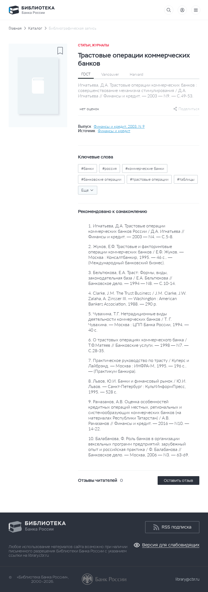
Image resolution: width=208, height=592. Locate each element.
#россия (109, 168)
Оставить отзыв (178, 480)
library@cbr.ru (187, 579)
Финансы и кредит (114, 131)
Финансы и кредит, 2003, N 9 (119, 126)
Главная (15, 28)
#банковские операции (101, 179)
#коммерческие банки (144, 168)
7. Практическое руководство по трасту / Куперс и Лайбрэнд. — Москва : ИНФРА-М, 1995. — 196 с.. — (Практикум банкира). (138, 366)
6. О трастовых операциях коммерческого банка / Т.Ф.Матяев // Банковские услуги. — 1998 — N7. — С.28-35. (138, 345)
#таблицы (185, 179)
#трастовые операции (149, 179)
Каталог (35, 28)
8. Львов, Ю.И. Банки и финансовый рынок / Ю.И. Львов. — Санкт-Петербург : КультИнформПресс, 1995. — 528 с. (137, 386)
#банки (87, 168)
